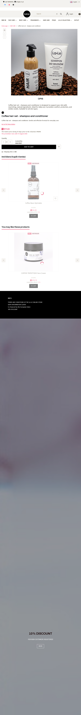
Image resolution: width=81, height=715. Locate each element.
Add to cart (29, 147)
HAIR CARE (13, 26)
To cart (33, 216)
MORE (40, 646)
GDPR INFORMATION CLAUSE (17, 304)
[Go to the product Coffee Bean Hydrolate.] (33, 182)
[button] (61, 14)
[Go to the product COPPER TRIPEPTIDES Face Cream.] (33, 252)
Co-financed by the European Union (19, 307)
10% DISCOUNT (12, 309)
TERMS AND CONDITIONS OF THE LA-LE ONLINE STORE (25, 302)
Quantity (4, 138)
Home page (5, 26)
